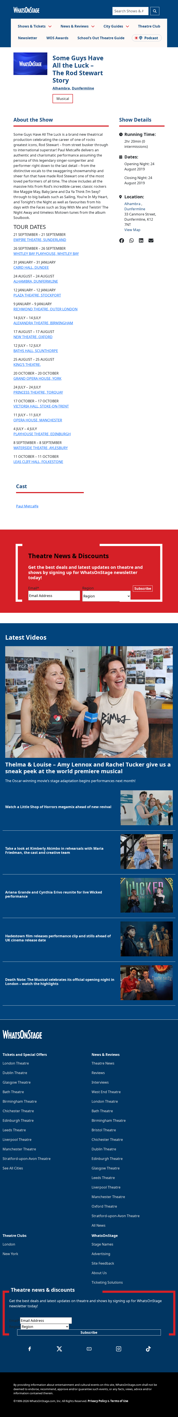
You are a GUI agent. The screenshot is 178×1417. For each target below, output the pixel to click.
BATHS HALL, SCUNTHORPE (35, 350)
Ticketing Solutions (107, 1282)
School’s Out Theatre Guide (100, 38)
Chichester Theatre (18, 1111)
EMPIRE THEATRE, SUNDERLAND (39, 239)
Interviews (100, 1082)
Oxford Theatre (104, 1206)
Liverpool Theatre (17, 1139)
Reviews (98, 1072)
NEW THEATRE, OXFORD (33, 336)
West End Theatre (106, 1091)
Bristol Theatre (104, 1130)
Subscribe (142, 588)
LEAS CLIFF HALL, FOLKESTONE (38, 461)
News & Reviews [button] (75, 26)
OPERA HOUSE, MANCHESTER (37, 420)
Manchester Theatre (19, 1149)
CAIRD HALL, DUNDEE (31, 267)
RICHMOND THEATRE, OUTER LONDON (45, 309)
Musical (62, 98)
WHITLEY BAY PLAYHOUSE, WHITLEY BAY (46, 253)
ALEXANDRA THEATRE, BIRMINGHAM (43, 323)
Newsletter (27, 38)
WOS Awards (57, 38)
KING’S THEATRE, (27, 364)
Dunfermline (83, 88)
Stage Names (102, 1244)
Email (33, 588)
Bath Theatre (13, 1091)
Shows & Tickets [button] (32, 26)
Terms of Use (119, 1401)
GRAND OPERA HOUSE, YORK (37, 378)
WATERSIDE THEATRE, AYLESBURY (40, 447)
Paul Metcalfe (27, 506)
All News (98, 1225)
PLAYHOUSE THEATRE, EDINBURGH (42, 434)
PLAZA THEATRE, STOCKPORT (37, 295)
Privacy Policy (97, 1401)
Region (88, 588)
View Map (132, 229)
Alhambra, (62, 88)
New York (10, 1253)
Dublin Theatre (15, 1072)
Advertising (101, 1253)
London (9, 1244)
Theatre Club (149, 26)
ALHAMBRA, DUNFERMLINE (35, 281)
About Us (99, 1272)
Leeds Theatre (14, 1130)
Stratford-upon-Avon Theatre (27, 1158)
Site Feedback (103, 1263)
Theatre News (103, 1063)
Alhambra (132, 203)
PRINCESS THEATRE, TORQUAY (38, 392)
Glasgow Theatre (17, 1082)
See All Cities (13, 1168)
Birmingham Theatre (20, 1101)
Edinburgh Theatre (18, 1120)
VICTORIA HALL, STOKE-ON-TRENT (41, 406)
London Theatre (16, 1063)
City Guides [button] (114, 26)
